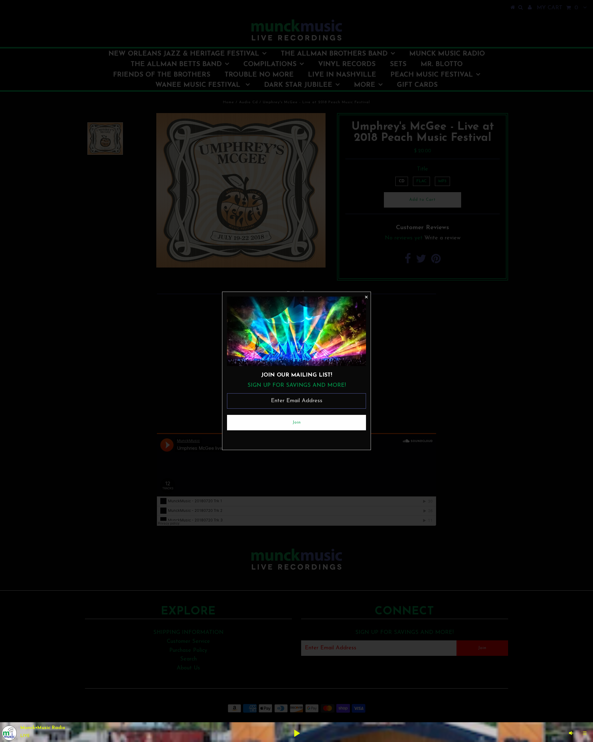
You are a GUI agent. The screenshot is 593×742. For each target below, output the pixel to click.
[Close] (366, 296)
